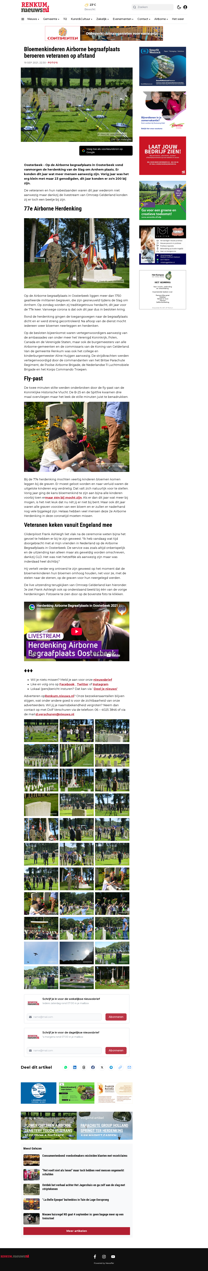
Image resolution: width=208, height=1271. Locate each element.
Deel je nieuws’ (105, 689)
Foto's (53, 62)
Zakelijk (101, 19)
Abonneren (116, 1016)
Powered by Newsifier (104, 1263)
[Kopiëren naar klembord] (120, 1067)
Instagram (100, 684)
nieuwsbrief (102, 680)
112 (65, 19)
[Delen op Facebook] (93, 1067)
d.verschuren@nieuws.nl (55, 714)
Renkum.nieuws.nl (59, 696)
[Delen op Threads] (84, 1067)
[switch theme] (179, 7)
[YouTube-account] (113, 1257)
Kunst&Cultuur (80, 19)
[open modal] (185, 7)
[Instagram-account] (104, 1257)
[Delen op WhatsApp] (65, 1067)
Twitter (82, 684)
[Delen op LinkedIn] (75, 1067)
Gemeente (50, 19)
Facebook (67, 684)
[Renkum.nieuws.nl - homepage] (35, 7)
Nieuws (32, 19)
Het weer (178, 19)
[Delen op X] (102, 1067)
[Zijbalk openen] (23, 19)
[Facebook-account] (95, 1257)
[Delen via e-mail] (129, 1067)
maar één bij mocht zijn (63, 497)
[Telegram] (111, 1067)
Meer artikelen (76, 1231)
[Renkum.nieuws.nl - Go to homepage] (14, 1256)
